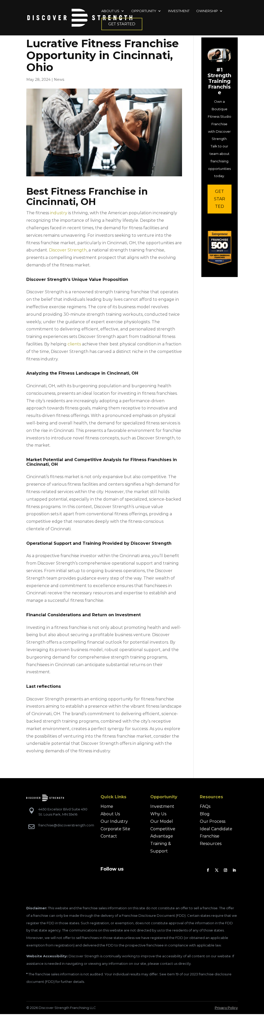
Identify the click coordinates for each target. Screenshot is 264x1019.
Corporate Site (115, 828)
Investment (162, 806)
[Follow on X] (216, 870)
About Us (110, 813)
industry (58, 212)
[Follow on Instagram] (225, 870)
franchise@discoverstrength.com (66, 825)
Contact (109, 836)
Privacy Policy (226, 1008)
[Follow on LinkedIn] (234, 870)
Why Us (158, 813)
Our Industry (114, 821)
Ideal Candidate (216, 828)
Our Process (212, 821)
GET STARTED (219, 199)
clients (74, 344)
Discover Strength (68, 250)
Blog (205, 813)
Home (107, 806)
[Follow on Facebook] (208, 870)
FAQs (205, 806)
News (59, 79)
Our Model (161, 821)
